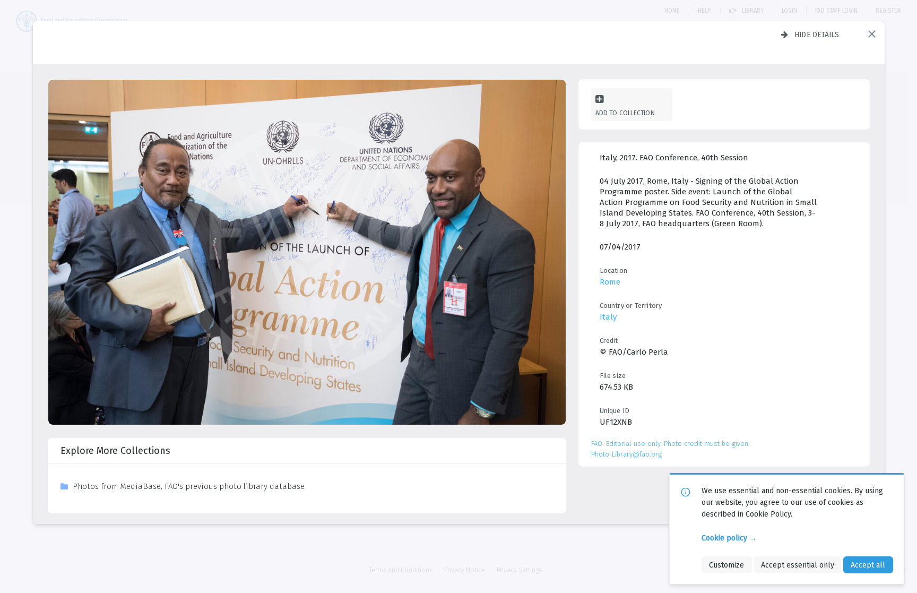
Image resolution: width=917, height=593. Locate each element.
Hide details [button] (817, 34)
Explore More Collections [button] (115, 451)
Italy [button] (608, 317)
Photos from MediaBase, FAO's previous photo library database (189, 486)
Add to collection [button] (625, 113)
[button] (872, 34)
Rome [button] (610, 282)
